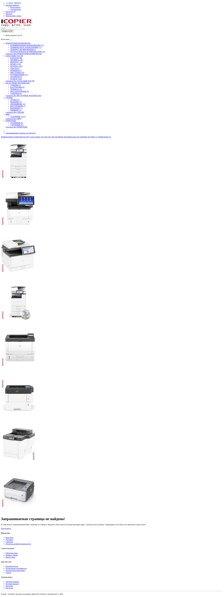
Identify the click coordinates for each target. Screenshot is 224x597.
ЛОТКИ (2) (14, 100)
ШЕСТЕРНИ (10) (17, 73)
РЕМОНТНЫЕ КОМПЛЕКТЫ (18, 43)
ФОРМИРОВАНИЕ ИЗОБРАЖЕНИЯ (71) (27, 45)
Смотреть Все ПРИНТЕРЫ (16, 127)
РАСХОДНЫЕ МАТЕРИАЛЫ (18, 83)
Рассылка (9, 588)
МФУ (8, 114)
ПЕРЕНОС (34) (16, 62)
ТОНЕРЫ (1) (15, 85)
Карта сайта (10, 557)
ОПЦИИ (9, 98)
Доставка (9, 540)
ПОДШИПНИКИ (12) (19, 75)
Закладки (9, 586)
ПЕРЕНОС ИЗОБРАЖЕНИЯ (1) (23, 50)
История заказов (12, 584)
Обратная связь (12, 553)
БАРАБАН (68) (16, 58)
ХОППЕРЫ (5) (16, 77)
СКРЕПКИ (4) (16, 93)
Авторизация (15, 9)
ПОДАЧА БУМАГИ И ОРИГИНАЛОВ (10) (27, 52)
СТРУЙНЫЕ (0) (16, 125)
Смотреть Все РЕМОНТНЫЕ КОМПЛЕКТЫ (24, 54)
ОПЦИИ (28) (85, 137)
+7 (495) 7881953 (13, 3)
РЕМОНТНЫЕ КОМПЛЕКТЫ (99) (15, 137)
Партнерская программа (15, 571)
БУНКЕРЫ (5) (16, 70)
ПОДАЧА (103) (16, 66)
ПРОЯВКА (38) (16, 60)
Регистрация (15, 7)
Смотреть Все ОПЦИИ (15, 112)
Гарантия (9, 542)
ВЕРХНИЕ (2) (16, 102)
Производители (12, 566)
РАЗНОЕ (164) (16, 79)
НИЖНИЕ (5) (15, 110)
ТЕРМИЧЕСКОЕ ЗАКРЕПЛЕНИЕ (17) (26, 47)
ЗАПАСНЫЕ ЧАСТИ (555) (40, 137)
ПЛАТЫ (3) (15, 68)
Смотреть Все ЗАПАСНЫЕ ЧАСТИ (20, 81)
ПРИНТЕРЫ (11, 121)
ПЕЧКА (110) (15, 64)
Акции (8, 573)
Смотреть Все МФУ (13, 119)
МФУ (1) (94, 137)
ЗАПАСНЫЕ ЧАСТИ (14, 56)
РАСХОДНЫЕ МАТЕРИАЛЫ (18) (65, 137)
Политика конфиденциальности (18, 544)
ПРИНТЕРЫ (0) (104, 137)
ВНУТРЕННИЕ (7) (18, 106)
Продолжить (6, 529)
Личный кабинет (12, 582)
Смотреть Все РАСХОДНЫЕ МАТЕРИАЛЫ (23, 96)
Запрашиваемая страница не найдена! (21, 133)
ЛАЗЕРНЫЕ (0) (16, 123)
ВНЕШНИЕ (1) (16, 108)
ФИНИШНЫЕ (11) (17, 104)
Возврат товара (12, 555)
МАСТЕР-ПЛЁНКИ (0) (19, 91)
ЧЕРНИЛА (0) (16, 89)
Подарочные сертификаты (16, 568)
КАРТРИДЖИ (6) (17, 87)
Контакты (9, 538)
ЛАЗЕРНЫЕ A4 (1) (18, 117)
